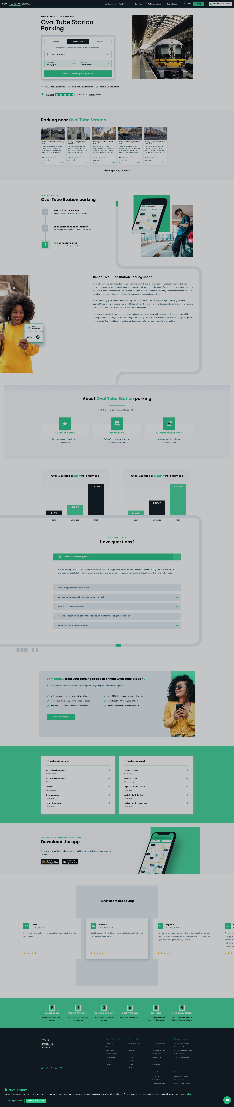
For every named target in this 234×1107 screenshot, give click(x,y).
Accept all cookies (36, 1101)
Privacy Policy (185, 1094)
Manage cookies (15, 1101)
